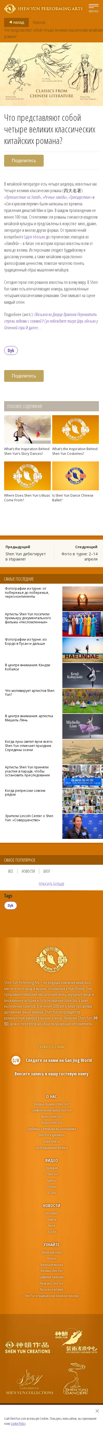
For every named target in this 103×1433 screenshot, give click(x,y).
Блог (46, 871)
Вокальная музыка (51, 1264)
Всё (10, 871)
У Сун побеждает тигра (59, 321)
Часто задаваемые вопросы (51, 1147)
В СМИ (52, 1192)
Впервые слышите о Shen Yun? (51, 1104)
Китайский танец (52, 1252)
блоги (51, 1225)
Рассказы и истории (51, 1289)
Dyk (11, 350)
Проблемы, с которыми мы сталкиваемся (51, 1128)
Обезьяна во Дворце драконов (55, 314)
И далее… (33, 328)
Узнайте (51, 1244)
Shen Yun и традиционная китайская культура (52, 1295)
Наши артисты (51, 1141)
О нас (51, 1096)
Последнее (52, 1167)
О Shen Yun (51, 1173)
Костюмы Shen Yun (52, 1270)
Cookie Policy (18, 1423)
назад (18, 22)
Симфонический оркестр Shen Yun (52, 1110)
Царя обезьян (34, 237)
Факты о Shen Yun (51, 1122)
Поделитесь (24, 160)
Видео (51, 1160)
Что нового (51, 1213)
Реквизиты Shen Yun (51, 1283)
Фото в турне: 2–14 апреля (80, 556)
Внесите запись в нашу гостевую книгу (51, 1074)
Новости (39, 22)
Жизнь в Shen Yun (51, 1116)
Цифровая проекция (51, 1276)
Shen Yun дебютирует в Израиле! (25, 556)
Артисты (51, 1180)
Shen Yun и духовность (51, 1134)
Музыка (51, 1258)
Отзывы (52, 1186)
